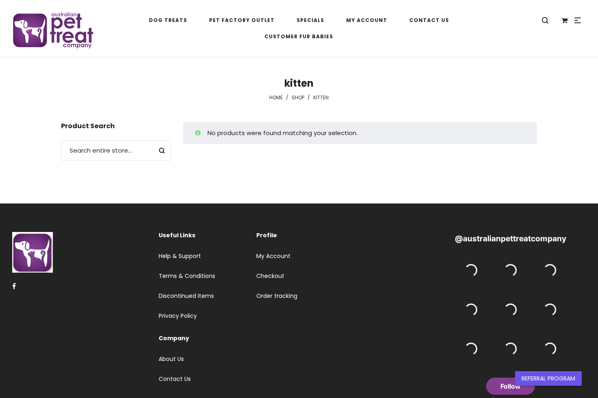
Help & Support (180, 256)
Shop (298, 97)
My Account (273, 256)
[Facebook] (14, 286)
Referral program (548, 378)
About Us (171, 359)
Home (276, 97)
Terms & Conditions (187, 276)
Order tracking (276, 296)
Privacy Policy (178, 316)
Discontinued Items (186, 296)
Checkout (270, 276)
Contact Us (175, 379)
